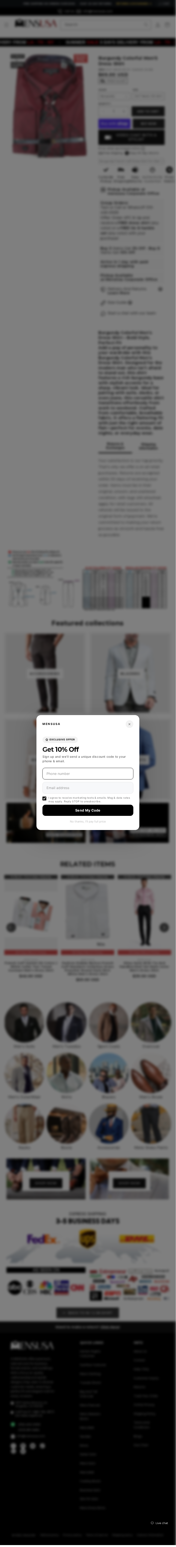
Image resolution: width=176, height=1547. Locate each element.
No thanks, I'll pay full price (88, 821)
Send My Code (88, 810)
